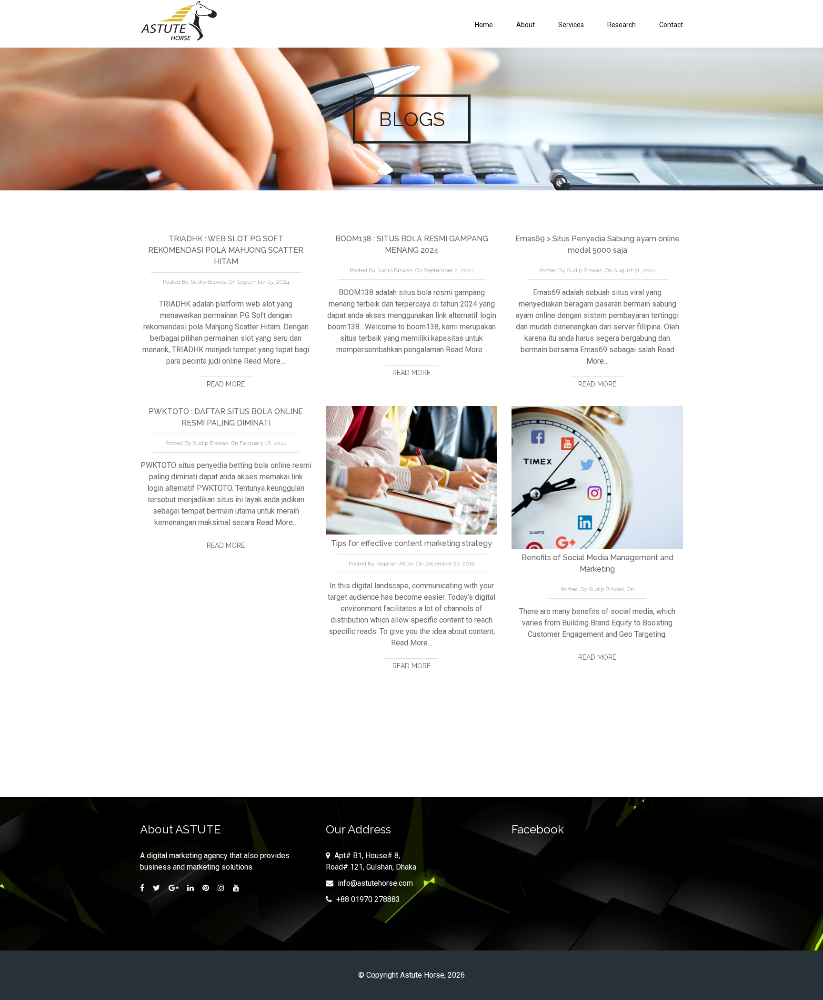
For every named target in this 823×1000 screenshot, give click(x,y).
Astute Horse (422, 975)
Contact (671, 25)
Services (571, 25)
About (525, 25)
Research (621, 25)
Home (484, 25)
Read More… (263, 361)
